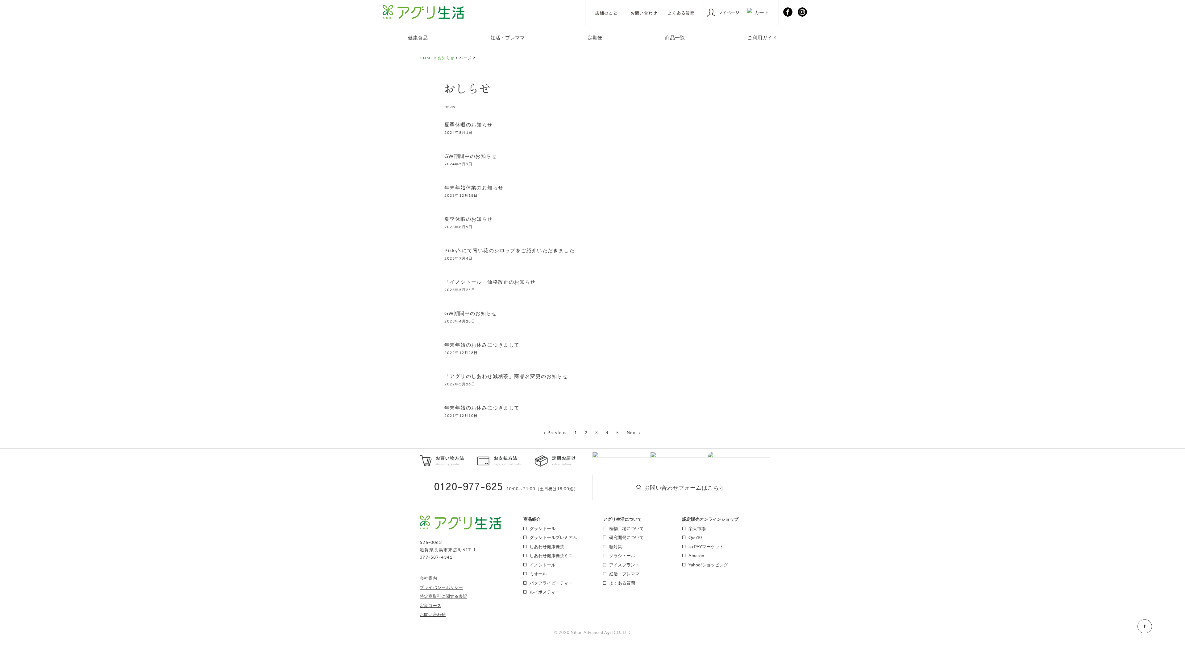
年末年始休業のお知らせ (473, 187)
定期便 (595, 37)
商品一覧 (675, 37)
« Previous (555, 432)
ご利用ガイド (762, 37)
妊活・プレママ (507, 37)
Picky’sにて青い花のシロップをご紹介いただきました (509, 250)
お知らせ (446, 58)
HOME (426, 58)
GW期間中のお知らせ (470, 156)
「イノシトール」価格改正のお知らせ (490, 282)
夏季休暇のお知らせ (468, 124)
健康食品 (418, 37)
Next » (634, 432)
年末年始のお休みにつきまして (482, 344)
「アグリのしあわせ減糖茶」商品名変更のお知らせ (506, 376)
